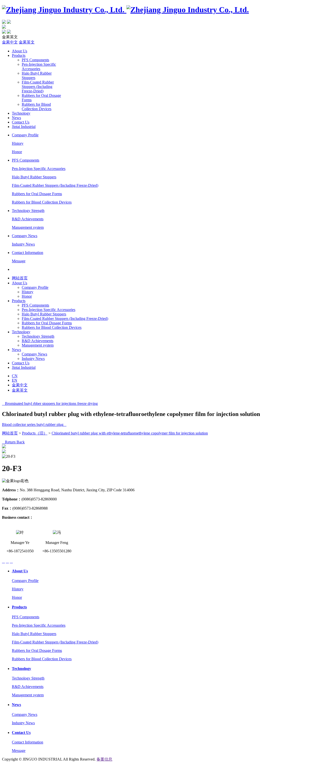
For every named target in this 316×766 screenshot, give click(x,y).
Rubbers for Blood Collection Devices (36, 106)
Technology (21, 113)
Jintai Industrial (24, 126)
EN (14, 380)
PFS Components (35, 60)
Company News (24, 236)
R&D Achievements (27, 219)
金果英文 (27, 42)
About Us (19, 51)
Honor (17, 152)
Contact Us (20, 122)
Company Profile (25, 135)
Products (18, 55)
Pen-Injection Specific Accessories (39, 66)
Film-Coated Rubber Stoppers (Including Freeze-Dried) (38, 86)
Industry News (23, 244)
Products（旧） (34, 433)
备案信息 (104, 759)
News (16, 118)
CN (15, 376)
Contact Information (27, 252)
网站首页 (20, 278)
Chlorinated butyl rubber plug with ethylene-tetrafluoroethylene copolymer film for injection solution (130, 433)
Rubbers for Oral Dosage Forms (37, 194)
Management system (28, 227)
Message (18, 261)
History (17, 143)
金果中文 (10, 42)
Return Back (13, 442)
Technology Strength (28, 210)
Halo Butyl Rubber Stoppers (34, 177)
